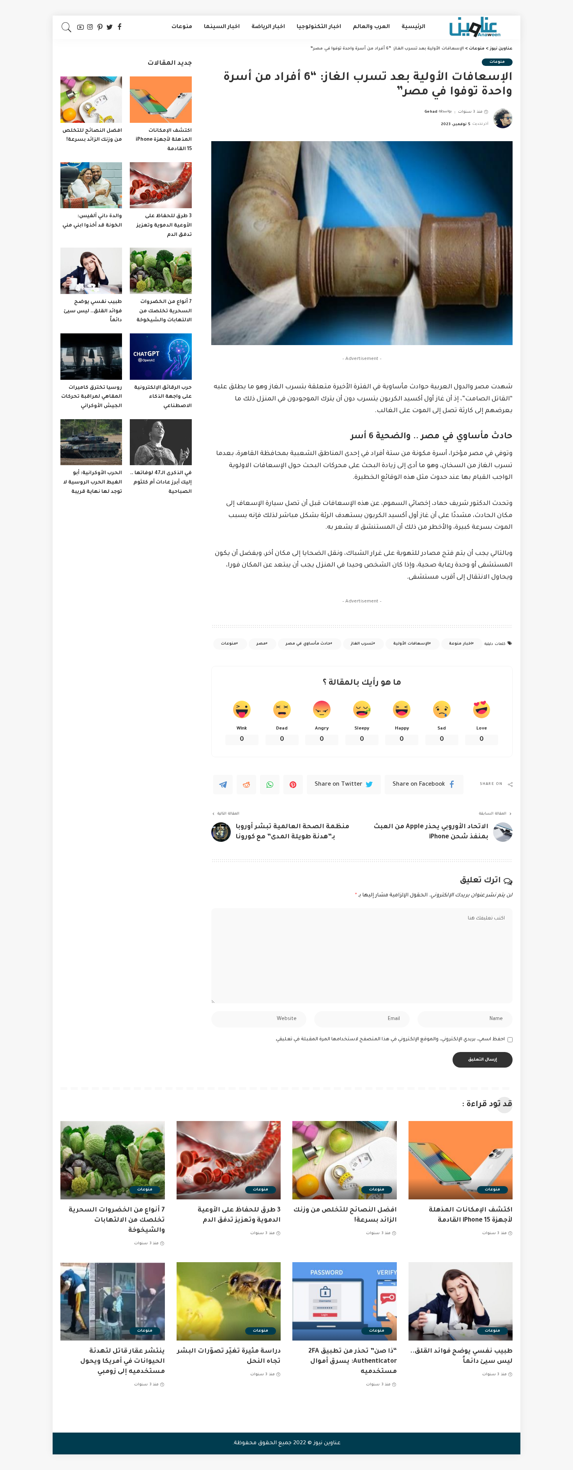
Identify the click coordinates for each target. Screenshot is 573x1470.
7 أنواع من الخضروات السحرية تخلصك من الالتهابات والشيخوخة (164, 311)
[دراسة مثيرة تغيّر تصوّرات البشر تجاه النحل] (229, 1301)
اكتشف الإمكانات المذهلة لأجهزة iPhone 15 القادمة (164, 140)
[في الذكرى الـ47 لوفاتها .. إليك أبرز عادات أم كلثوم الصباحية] (160, 442)
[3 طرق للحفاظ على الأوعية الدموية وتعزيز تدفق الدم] (160, 185)
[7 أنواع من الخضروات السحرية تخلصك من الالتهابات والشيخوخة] (160, 271)
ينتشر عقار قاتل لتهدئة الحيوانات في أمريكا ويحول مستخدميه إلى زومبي (122, 1361)
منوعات (497, 62)
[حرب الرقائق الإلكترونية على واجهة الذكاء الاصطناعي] (160, 356)
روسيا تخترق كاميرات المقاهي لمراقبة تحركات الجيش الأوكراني (91, 397)
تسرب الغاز (362, 644)
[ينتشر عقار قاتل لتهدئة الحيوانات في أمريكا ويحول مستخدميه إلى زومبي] (112, 1301)
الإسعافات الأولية (411, 644)
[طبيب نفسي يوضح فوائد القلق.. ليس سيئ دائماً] (91, 271)
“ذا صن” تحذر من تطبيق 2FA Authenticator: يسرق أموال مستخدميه (352, 1361)
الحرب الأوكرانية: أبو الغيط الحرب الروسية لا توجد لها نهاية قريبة (92, 482)
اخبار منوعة (460, 644)
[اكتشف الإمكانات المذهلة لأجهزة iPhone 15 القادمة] (160, 99)
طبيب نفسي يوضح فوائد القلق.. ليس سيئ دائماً (93, 311)
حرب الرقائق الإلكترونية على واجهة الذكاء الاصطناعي (163, 397)
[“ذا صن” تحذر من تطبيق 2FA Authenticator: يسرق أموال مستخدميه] (344, 1301)
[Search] (66, 27)
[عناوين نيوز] (475, 27)
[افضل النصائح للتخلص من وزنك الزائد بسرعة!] (91, 99)
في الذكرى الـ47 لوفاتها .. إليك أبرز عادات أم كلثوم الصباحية (161, 482)
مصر (261, 644)
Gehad (431, 112)
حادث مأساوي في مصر (308, 644)
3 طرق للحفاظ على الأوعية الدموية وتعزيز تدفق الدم (164, 225)
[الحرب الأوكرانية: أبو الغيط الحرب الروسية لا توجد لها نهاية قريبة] (91, 442)
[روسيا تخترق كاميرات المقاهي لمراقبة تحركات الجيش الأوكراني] (91, 356)
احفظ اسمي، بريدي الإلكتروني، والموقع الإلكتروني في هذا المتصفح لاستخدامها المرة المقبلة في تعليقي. (390, 1039)
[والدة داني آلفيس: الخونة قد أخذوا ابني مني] (91, 185)
